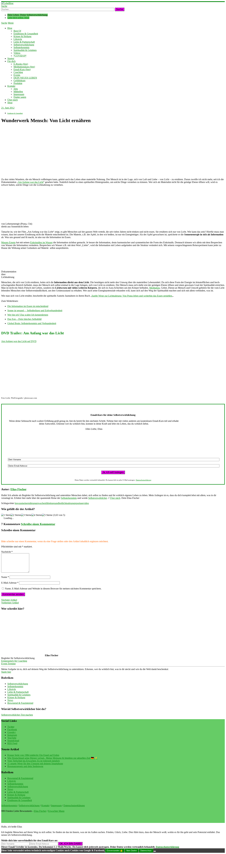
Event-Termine (8, 663)
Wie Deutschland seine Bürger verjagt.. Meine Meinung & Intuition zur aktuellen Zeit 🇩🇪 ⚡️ (52, 758)
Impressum (19, 94)
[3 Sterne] (26, 515)
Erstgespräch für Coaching (14, 661)
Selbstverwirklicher (97, 498)
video (86, 503)
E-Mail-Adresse (9, 582)
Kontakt (11, 86)
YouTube (11, 737)
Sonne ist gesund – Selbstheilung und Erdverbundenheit (34, 310)
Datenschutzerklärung (143, 480)
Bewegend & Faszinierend (20, 703)
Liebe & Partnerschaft (24, 42)
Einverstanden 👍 (115, 850)
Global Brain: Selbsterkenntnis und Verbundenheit (31, 323)
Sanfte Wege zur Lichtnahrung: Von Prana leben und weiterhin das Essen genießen (132, 295)
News (10, 700)
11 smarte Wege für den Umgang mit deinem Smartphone (35, 763)
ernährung (31, 503)
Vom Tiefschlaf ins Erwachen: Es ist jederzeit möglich (33, 760)
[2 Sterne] (16, 515)
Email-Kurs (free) (22, 69)
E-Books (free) (21, 64)
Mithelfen (18, 91)
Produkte (18, 83)
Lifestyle (18, 39)
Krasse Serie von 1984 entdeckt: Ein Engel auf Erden (33, 755)
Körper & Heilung (22, 36)
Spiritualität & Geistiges (25, 50)
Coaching (18, 72)
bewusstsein (20, 503)
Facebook (12, 729)
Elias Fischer (18, 489)
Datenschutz (146, 850)
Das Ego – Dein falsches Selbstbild (24, 319)
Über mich (12, 100)
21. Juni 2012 (7, 107)
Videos (17, 53)
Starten (10, 58)
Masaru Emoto (8, 242)
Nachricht (7, 551)
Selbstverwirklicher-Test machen (17, 715)
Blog (9, 28)
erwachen (41, 503)
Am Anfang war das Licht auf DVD (18, 341)
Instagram (12, 735)
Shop (9, 102)
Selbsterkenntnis (21, 47)
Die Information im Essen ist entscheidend (27, 306)
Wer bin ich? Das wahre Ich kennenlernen (27, 314)
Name (5, 577)
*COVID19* (20, 55)
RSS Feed (12, 743)
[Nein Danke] (154, 851)
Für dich (11, 61)
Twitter (10, 726)
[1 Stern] (6, 515)
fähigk (49, 503)
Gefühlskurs (19, 80)
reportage (78, 503)
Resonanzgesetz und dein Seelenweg (25, 766)
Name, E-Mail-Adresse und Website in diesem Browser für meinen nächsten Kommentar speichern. (53, 588)
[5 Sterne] (47, 515)
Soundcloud (13, 740)
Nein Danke (131, 850)
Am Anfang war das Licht (30, 182)
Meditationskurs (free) (24, 66)
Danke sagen (20, 97)
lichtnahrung (68, 503)
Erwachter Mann (56, 811)
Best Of (17, 31)
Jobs (16, 88)
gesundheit (57, 503)
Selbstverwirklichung (24, 44)
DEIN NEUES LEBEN (25, 77)
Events (17, 75)
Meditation (154, 288)
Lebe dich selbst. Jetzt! (18, 17)
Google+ (11, 732)
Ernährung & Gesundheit (26, 33)
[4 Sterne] (37, 515)
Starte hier (6, 672)
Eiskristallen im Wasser (41, 242)
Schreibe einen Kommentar (38, 524)
